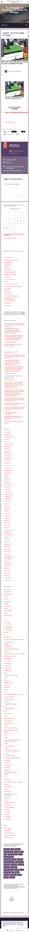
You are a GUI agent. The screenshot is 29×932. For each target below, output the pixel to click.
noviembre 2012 (9, 558)
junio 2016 (7, 477)
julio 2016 (7, 475)
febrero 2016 (8, 487)
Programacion (7, 872)
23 (11, 223)
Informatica (14, 864)
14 (5, 220)
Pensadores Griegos (10, 755)
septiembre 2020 (9, 436)
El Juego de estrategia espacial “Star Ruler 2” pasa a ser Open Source (15, 404)
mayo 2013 (7, 544)
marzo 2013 (8, 549)
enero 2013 (7, 554)
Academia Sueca (9, 594)
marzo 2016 (8, 484)
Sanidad (17, 872)
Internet (6, 689)
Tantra (6, 789)
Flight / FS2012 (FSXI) (10, 656)
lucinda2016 (8, 277)
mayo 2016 (7, 479)
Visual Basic (7, 816)
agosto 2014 (8, 518)
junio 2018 (7, 448)
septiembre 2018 (9, 444)
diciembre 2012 (8, 556)
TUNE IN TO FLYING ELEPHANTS (14, 170)
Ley (5, 706)
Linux (6, 711)
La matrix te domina (9, 696)
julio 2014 (7, 520)
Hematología (6, 864)
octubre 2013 (8, 532)
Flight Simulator (8, 658)
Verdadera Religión (9, 807)
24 (14, 223)
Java (6, 692)
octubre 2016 (8, 468)
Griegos (6, 680)
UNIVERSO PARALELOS (10, 272)
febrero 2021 (8, 434)
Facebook (7, 644)
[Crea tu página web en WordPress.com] (14, 2)
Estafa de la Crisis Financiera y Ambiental (14, 639)
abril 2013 (7, 546)
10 (14, 217)
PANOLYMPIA (8, 265)
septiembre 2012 (9, 563)
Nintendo (7, 732)
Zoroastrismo (8, 819)
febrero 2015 (8, 515)
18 (17, 220)
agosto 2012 (8, 565)
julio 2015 (7, 503)
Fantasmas (7, 651)
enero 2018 (7, 453)
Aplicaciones (8, 606)
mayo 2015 (7, 508)
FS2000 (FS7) (8, 663)
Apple (6, 608)
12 (20, 217)
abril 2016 (7, 482)
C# (5, 620)
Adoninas (7, 267)
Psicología (7, 760)
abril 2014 (7, 527)
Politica (16, 869)
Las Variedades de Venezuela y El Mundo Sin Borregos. (14, 10)
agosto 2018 (8, 446)
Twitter (6, 800)
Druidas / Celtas (8, 637)
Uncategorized (8, 804)
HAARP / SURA (8, 682)
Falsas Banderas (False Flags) (12, 649)
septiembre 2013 (9, 534)
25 (17, 223)
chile (5, 854)
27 (23, 223)
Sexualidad (7, 779)
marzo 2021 (8, 432)
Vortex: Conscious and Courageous (13, 286)
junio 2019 (7, 441)
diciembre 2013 (8, 530)
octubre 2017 (8, 460)
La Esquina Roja (8, 293)
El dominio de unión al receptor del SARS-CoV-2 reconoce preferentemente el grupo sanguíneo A (15, 325)
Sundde (19, 874)
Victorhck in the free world (11, 284)
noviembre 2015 (9, 494)
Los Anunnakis (8, 713)
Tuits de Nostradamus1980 (10, 238)
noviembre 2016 (9, 465)
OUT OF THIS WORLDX (14, 71)
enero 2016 (7, 489)
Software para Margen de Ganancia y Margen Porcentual (13, 345)
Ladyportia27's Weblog (10, 274)
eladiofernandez (8, 262)
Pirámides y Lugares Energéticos (12, 758)
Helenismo (7, 685)
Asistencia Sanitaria (8, 851)
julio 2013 (7, 539)
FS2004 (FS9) (8, 668)
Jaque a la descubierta (10, 298)
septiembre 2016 (9, 470)
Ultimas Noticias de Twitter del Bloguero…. (14, 235)
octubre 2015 (8, 496)
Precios (21, 869)
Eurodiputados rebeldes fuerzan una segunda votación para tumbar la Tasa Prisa (13, 418)
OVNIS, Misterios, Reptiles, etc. (12, 750)
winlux (6, 281)
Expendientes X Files (10, 641)
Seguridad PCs (8, 269)
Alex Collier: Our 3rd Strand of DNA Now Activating (15, 167)
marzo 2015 (8, 513)
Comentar (19, 195)
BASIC (6, 613)
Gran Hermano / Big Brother (11, 675)
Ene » (8, 228)
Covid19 (7, 632)
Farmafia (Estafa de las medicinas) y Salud (15, 653)
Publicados (9, 162)
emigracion (20, 859)
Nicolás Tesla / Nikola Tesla (11, 730)
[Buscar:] (14, 313)
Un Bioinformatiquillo (10, 300)
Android (7, 598)
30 (11, 226)
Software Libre (8, 786)
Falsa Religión (8, 646)
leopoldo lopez (13, 867)
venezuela (12, 877)
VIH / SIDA (7, 814)
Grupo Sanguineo (19, 861)
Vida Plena (7, 809)
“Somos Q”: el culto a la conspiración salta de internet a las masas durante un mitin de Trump (15, 409)
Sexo (6, 777)
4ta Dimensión (8, 589)
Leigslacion (7, 701)
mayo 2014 (7, 525)
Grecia (6, 677)
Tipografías (7, 797)
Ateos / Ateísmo (9, 610)
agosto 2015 (8, 501)
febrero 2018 (8, 451)
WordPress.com (8, 837)
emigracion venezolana (9, 861)
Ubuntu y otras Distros (10, 802)
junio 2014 (7, 523)
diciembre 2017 (8, 456)
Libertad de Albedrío (10, 708)
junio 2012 (7, 570)
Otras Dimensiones (9, 746)
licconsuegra (8, 291)
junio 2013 (7, 542)
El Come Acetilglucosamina (10, 859)
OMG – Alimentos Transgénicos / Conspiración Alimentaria (13, 740)
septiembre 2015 (9, 499)
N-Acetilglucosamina (8, 869)
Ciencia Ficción (8, 625)
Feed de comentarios (10, 835)
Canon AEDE (8, 622)
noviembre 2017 (9, 458)
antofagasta (6, 849)
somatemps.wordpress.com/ (12, 260)
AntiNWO (7, 603)
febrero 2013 (8, 551)
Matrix (6, 716)
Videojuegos (8, 812)
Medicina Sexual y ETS (10, 718)
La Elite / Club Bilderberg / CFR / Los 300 (14, 694)
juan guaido (20, 864)
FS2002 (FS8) (8, 665)
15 (8, 220)
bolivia (21, 851)
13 (23, 217)
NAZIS (6, 725)
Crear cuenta (8, 828)
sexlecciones (8, 288)
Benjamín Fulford (9, 615)
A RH (12, 849)
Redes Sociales (8, 765)
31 (14, 226)
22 (8, 223)
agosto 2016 (8, 472)
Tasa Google (8, 791)
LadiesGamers (8, 305)
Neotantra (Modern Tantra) (11, 728)
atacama (16, 851)
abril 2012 (7, 575)
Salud (6, 774)
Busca (26, 25)
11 (17, 217)
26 (20, 223)
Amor (6, 596)
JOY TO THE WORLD (10, 279)
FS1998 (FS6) (8, 661)
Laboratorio (6, 867)
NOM (6, 735)
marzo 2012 (8, 577)
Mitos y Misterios (9, 720)
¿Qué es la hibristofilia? (10, 342)
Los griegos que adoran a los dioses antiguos (12, 413)
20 (23, 220)
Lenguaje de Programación (11, 704)
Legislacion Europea (9, 699)
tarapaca (6, 877)
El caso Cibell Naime (9, 379)
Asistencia (17, 849)
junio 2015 (7, 506)
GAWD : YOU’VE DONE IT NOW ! (13, 34)
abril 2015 (7, 511)
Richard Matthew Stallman (11, 772)
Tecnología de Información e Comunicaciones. (11, 794)
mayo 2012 (7, 573)
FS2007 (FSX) (8, 670)
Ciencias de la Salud (13, 854)
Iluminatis (7, 687)
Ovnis (6, 748)
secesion (6, 874)
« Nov (5, 228)
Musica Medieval (9, 723)
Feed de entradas (9, 833)
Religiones (7, 767)
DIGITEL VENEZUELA (8, 856)
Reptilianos (7, 770)
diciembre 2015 (8, 491)
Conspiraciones (8, 630)
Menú (5, 25)
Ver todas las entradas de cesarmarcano (16, 152)
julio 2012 (7, 568)
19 (20, 220)
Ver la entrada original (10, 122)
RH (12, 872)
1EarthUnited (8, 303)
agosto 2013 (8, 537)
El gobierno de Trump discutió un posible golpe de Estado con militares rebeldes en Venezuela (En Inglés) (15, 400)
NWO (6, 737)
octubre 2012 (8, 561)
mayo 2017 (7, 463)
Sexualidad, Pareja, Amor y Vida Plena (14, 782)
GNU (6, 673)
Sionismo (7, 784)
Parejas (6, 753)
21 (5, 223)
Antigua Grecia (8, 601)
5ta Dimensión (8, 591)
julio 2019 (7, 439)
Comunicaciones (9, 627)
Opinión (6, 743)
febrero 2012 (8, 580)
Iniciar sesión (8, 830)
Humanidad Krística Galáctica (12, 296)
